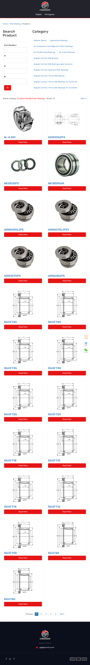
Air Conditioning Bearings (44, 52)
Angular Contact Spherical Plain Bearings (51, 70)
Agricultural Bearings (59, 40)
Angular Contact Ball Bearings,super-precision (53, 64)
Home (5, 24)
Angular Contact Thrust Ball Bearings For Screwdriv (55, 88)
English (39, 14)
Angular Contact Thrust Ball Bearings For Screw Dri (55, 82)
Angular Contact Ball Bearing (46, 58)
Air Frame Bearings (67, 52)
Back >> (84, 98)
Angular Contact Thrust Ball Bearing (49, 76)
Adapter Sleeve (40, 40)
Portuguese (49, 14)
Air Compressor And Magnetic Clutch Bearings (53, 46)
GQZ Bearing (15, 24)
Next (62, 614)
